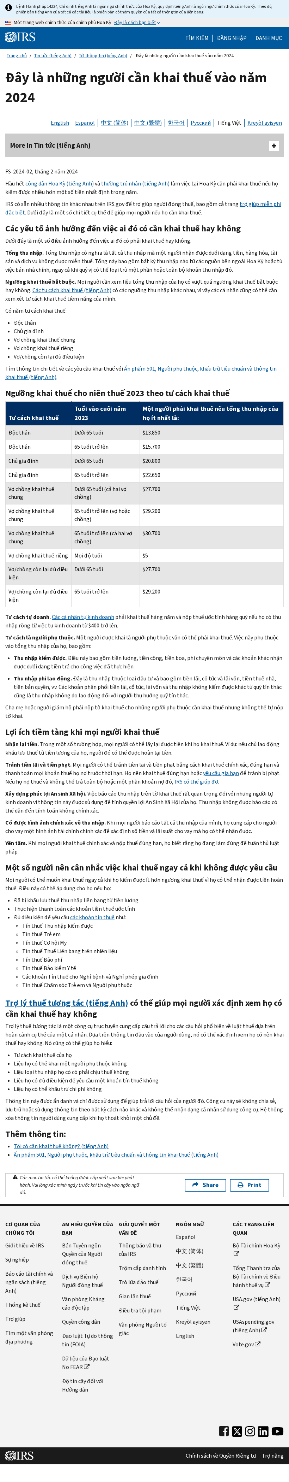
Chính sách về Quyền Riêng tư (221, 1455)
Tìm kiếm (197, 38)
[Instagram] (250, 1430)
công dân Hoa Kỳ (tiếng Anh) (59, 183)
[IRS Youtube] (277, 1430)
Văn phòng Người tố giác (143, 1329)
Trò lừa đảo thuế (139, 1282)
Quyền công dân (81, 1321)
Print (254, 1185)
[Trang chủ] (20, 36)
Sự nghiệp (17, 1259)
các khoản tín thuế (92, 917)
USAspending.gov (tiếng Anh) (253, 1326)
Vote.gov (243, 1344)
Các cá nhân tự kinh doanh (83, 617)
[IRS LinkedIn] (263, 1430)
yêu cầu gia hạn (221, 773)
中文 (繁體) (148, 122)
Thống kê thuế (23, 1305)
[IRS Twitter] (237, 1430)
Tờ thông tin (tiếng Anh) (103, 55)
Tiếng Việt (229, 122)
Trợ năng (273, 1455)
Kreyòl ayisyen (264, 122)
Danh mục (269, 38)
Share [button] (211, 1185)
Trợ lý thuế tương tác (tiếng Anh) (66, 1003)
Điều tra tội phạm (140, 1310)
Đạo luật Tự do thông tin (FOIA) (87, 1340)
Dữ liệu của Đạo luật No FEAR (85, 1363)
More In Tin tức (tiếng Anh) (50, 145)
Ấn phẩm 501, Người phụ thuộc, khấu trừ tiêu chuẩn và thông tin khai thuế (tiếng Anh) (116, 1154)
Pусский (186, 1293)
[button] (232, 38)
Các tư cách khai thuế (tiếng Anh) (71, 290)
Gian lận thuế (135, 1296)
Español (85, 122)
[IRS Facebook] (224, 1430)
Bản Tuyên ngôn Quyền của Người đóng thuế (82, 1254)
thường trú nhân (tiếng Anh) (135, 183)
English (60, 122)
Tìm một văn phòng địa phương (29, 1337)
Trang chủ (17, 55)
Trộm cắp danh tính (142, 1268)
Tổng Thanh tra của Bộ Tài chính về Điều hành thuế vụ (257, 1276)
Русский (201, 122)
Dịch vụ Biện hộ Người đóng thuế (82, 1281)
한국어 (176, 122)
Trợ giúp (15, 1319)
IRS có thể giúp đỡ (196, 781)
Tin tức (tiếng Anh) (53, 55)
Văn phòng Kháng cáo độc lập (83, 1303)
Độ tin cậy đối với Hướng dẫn (82, 1385)
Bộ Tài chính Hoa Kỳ (256, 1245)
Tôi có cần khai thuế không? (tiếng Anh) (61, 1146)
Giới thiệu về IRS (24, 1245)
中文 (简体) (114, 122)
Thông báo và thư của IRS (140, 1250)
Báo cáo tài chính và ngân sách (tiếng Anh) (29, 1282)
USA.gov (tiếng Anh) (257, 1299)
